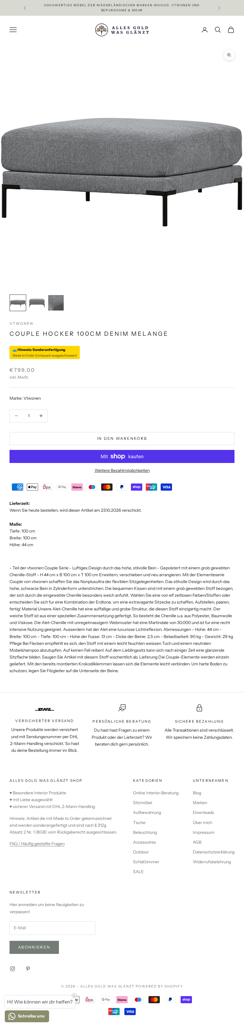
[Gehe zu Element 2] (37, 302)
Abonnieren (34, 947)
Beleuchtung (145, 832)
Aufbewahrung (147, 812)
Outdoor (141, 852)
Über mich (202, 822)
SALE (138, 871)
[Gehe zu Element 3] (56, 302)
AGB (197, 842)
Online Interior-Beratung (156, 793)
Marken (200, 802)
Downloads (203, 812)
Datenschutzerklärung (213, 852)
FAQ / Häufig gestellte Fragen (37, 843)
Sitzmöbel (142, 802)
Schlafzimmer (146, 861)
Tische (139, 822)
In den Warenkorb (122, 438)
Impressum (204, 832)
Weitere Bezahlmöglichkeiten (122, 470)
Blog (197, 793)
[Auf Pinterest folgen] (28, 969)
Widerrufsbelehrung (212, 861)
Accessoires (144, 842)
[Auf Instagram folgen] (12, 969)
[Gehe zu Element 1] (18, 302)
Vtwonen (21, 323)
